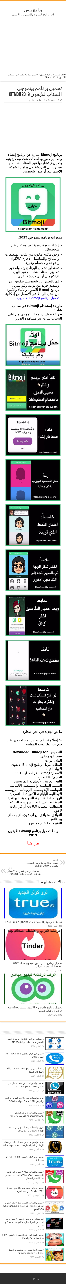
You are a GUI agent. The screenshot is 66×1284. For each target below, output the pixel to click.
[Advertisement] (33, 42)
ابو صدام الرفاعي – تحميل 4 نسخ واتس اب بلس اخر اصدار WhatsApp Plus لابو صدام (24, 1222)
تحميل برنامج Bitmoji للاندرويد (37, 298)
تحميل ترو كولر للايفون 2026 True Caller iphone (33, 922)
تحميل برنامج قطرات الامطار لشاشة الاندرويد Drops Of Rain (24, 871)
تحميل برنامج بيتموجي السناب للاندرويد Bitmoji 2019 (42, 863)
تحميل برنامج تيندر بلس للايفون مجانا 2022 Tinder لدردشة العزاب (37, 965)
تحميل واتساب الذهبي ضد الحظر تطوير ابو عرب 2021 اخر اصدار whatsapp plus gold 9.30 (23, 1206)
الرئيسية (58, 74)
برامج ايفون (46, 74)
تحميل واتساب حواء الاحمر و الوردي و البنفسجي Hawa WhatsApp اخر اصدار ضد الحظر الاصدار (25, 1175)
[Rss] (37, 1279)
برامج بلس (33, 10)
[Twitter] (34, 1279)
